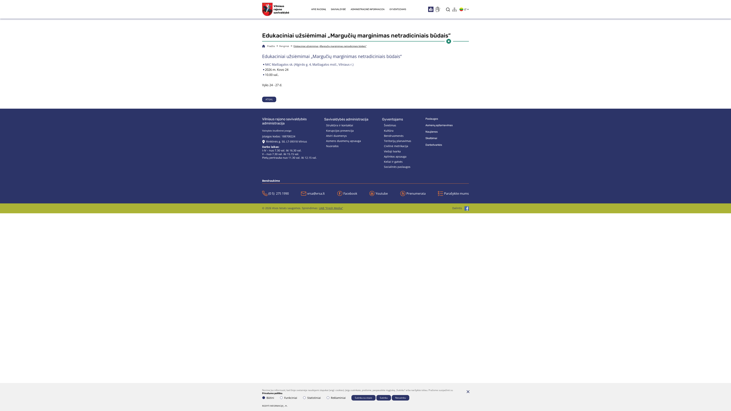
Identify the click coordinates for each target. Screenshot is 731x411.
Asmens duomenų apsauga (343, 141)
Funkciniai (290, 398)
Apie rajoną (318, 9)
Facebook (350, 193)
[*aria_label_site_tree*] (454, 9)
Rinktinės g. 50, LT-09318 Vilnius (286, 141)
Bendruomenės (394, 136)
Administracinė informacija (368, 9)
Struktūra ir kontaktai (339, 125)
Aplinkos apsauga (395, 156)
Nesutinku (400, 397)
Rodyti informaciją (272, 405)
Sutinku (384, 397)
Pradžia (271, 46)
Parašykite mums (456, 193)
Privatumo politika (272, 393)
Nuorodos (332, 146)
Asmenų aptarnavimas (439, 125)
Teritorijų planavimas (397, 141)
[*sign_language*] (437, 9)
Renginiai (284, 46)
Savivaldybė (338, 9)
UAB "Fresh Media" (331, 208)
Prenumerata (416, 193)
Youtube (382, 193)
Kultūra (388, 130)
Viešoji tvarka (392, 151)
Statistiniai (314, 398)
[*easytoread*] (430, 9)
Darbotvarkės (433, 145)
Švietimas (390, 125)
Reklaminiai (338, 398)
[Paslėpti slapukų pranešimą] (468, 391)
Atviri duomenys (336, 136)
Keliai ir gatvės (393, 161)
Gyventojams (397, 9)
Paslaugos (431, 118)
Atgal (269, 99)
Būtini (270, 398)
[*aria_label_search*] (448, 9)
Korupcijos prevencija (340, 130)
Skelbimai (431, 138)
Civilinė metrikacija (396, 146)
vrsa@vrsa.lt (316, 193)
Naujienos (431, 131)
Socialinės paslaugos (397, 167)
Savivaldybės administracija (346, 119)
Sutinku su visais (363, 397)
